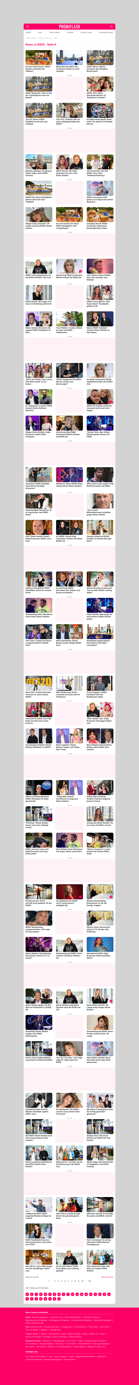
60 (90, 1281)
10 (82, 1281)
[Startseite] (69, 27)
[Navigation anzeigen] (27, 26)
